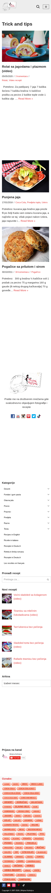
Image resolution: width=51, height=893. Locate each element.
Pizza (6, 838)
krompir (28, 820)
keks (18, 816)
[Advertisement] (25, 130)
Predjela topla (33, 202)
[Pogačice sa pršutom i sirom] (25, 244)
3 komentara (21, 76)
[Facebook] (4, 885)
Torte (40, 857)
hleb (35, 807)
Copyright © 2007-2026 (10, 890)
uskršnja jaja (34, 861)
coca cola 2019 (31, 793)
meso (21, 829)
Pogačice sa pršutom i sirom (23, 266)
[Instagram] (14, 885)
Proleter (8, 847)
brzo (24, 784)
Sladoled (42, 852)
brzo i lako (36, 784)
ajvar (6, 784)
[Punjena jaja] (25, 176)
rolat (19, 847)
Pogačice (35, 272)
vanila (7, 866)
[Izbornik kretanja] (46, 7)
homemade (9, 811)
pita (42, 834)
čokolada (9, 879)
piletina (31, 834)
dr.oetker (36, 802)
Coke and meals (28, 798)
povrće (19, 843)
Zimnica (32, 875)
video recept (12, 870)
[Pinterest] (19, 885)
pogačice (39, 838)
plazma (16, 838)
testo (29, 857)
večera (18, 866)
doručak (22, 802)
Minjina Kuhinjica (27, 890)
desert (8, 802)
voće (36, 870)
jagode (8, 816)
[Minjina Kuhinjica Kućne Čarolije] (10, 7)
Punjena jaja (11, 197)
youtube (8, 875)
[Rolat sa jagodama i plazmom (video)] (25, 46)
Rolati (5, 80)
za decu (21, 875)
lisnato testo (11, 825)
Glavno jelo (22, 807)
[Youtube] (9, 885)
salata (7, 852)
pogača (27, 838)
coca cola (9, 789)
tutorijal (8, 861)
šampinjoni (24, 879)
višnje (27, 870)
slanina (8, 857)
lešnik (39, 820)
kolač (7, 820)
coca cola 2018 (12, 793)
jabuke (36, 811)
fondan (7, 807)
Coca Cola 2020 (10, 798)
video (30, 865)
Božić (15, 784)
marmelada (9, 829)
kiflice (28, 816)
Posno (8, 843)
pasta (20, 834)
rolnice (29, 847)
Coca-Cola (20, 202)
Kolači (17, 820)
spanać (19, 857)
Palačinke (9, 834)
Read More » (25, 98)
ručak (40, 847)
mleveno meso (34, 829)
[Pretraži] (38, 6)
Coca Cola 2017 (26, 789)
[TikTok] (24, 885)
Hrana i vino (23, 811)
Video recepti (15, 80)
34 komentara (22, 272)
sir (16, 852)
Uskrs (45, 202)
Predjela (31, 843)
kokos (37, 816)
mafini (24, 825)
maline (35, 825)
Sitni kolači (27, 852)
